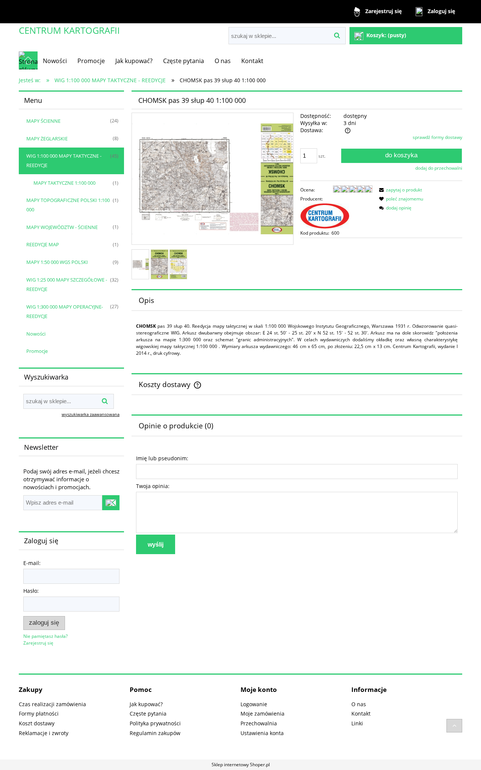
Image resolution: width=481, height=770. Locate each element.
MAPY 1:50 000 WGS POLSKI (57, 262)
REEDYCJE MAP (42, 244)
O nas (358, 704)
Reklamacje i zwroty (43, 733)
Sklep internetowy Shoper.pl (241, 764)
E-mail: (32, 563)
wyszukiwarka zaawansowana (90, 414)
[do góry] (454, 725)
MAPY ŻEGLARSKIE (47, 138)
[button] (399, 190)
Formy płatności (39, 713)
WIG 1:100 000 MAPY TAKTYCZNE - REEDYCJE (63, 160)
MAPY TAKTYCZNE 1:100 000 (64, 182)
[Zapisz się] (110, 502)
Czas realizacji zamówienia (52, 704)
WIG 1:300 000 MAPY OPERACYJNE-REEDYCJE (64, 311)
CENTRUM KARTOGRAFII (69, 30)
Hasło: (31, 590)
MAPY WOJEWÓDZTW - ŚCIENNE (62, 227)
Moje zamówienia (262, 713)
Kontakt (361, 713)
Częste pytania (148, 713)
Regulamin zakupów (155, 733)
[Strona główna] (28, 60)
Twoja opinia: (152, 486)
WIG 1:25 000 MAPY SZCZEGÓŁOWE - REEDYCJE (66, 284)
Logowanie (253, 704)
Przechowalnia (258, 723)
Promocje (37, 351)
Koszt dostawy (36, 723)
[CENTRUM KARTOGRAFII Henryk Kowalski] (324, 215)
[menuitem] (55, 60)
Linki (357, 723)
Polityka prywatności (155, 723)
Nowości (35, 333)
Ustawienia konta (262, 733)
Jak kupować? (146, 704)
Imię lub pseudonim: (162, 458)
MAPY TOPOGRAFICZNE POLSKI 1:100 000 (68, 205)
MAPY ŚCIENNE (43, 121)
